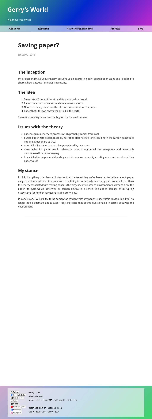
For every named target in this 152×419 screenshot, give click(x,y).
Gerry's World (28, 9)
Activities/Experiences (80, 28)
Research (43, 28)
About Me (14, 28)
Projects (115, 28)
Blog (140, 28)
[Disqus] (76, 261)
